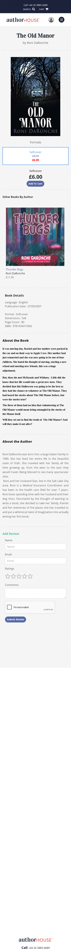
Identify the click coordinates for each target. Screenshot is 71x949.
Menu (62, 19)
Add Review (10, 534)
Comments (12, 585)
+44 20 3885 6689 (38, 5)
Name (8, 540)
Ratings (9, 568)
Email (8, 554)
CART (42, 9)
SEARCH (27, 9)
